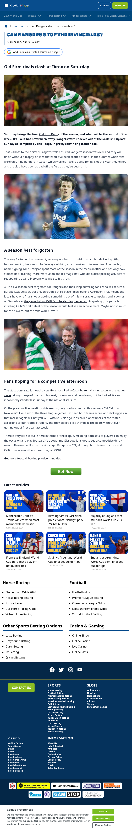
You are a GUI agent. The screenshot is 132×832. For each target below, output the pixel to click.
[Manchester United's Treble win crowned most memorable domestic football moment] (23, 501)
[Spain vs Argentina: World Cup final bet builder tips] (66, 543)
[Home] (6, 26)
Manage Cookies (103, 825)
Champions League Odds (88, 603)
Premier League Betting (87, 598)
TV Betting (12, 652)
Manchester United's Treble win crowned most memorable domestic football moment (22, 520)
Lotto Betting (14, 635)
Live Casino (79, 646)
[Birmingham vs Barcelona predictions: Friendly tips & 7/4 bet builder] (66, 501)
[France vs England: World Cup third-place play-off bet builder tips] (23, 543)
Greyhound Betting (18, 641)
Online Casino (81, 641)
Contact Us (21, 687)
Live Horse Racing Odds (21, 609)
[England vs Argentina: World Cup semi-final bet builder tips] (108, 543)
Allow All (103, 811)
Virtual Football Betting (87, 614)
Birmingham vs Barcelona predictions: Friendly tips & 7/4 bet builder (65, 520)
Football (19, 26)
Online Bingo (80, 635)
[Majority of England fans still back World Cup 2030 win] (108, 501)
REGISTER (120, 5)
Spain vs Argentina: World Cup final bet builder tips (65, 560)
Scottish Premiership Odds (89, 609)
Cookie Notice (34, 820)
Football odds (81, 592)
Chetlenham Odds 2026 (21, 592)
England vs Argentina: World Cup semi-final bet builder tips (107, 562)
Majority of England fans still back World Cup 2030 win (107, 520)
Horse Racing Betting (19, 598)
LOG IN (104, 5)
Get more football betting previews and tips (32, 458)
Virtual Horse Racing (19, 614)
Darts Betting (14, 646)
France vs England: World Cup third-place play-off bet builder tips (22, 562)
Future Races (14, 603)
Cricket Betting (15, 657)
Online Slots (80, 652)
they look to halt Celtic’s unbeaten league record (55, 301)
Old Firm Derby (49, 134)
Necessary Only (103, 818)
